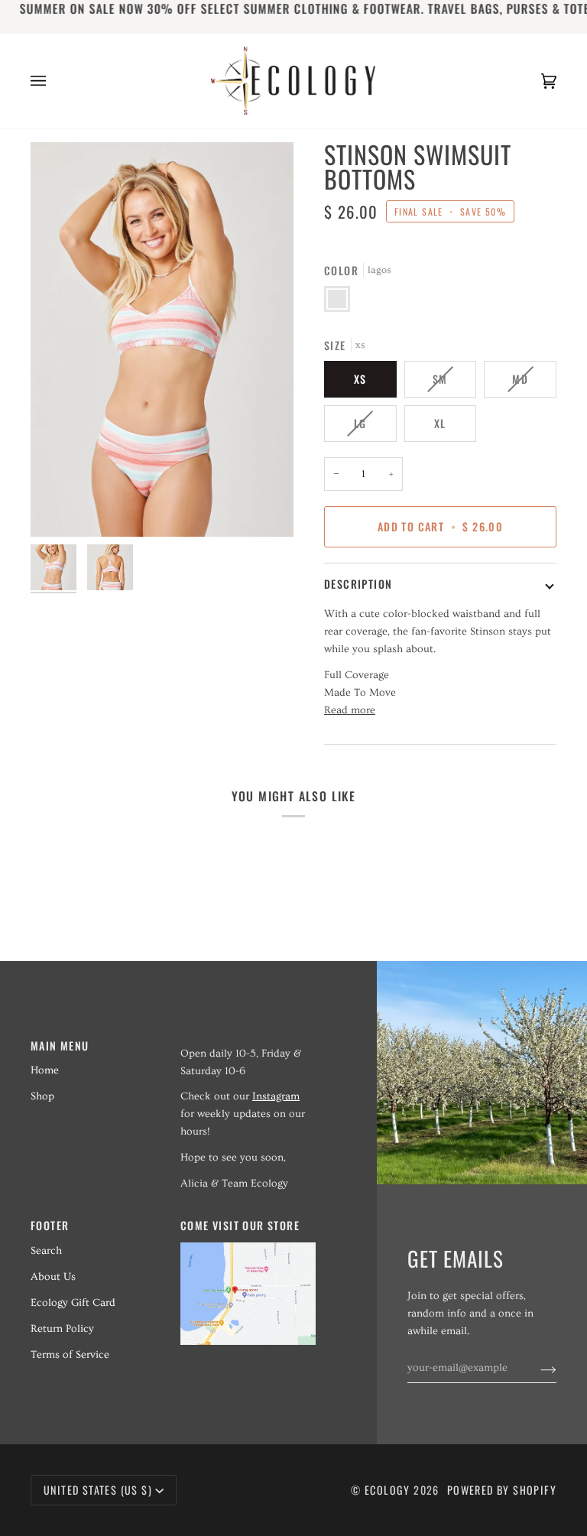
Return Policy (62, 1329)
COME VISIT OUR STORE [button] (240, 1225)
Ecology (389, 1490)
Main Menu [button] (60, 1046)
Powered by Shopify (501, 1490)
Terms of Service (70, 1355)
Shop (42, 1096)
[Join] (536, 1368)
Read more (349, 710)
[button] (248, 1041)
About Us (53, 1277)
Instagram (276, 1096)
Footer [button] (50, 1225)
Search (46, 1251)
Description (358, 584)
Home (45, 1070)
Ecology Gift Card (73, 1303)
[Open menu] (53, 81)
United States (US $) (98, 1490)
